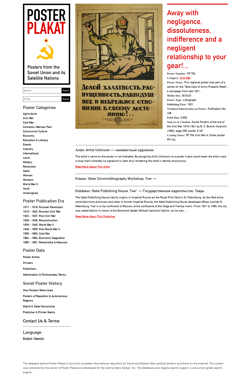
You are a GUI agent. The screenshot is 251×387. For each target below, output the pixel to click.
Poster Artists (31, 257)
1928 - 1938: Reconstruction (40, 220)
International (31, 153)
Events (27, 144)
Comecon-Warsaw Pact (37, 127)
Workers (28, 179)
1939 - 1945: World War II (38, 224)
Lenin (26, 157)
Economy (28, 135)
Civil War (28, 118)
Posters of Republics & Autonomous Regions (45, 298)
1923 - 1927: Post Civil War (39, 216)
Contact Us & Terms (41, 320)
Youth (26, 188)
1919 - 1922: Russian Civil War (42, 211)
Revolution (29, 166)
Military (27, 162)
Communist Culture (35, 131)
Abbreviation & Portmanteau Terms (44, 274)
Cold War (28, 122)
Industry (28, 149)
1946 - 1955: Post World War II (41, 229)
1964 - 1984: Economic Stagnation (44, 238)
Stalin (26, 171)
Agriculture (30, 113)
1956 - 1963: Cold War (36, 233)
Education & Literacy (35, 140)
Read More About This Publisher (95, 216)
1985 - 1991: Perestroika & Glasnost (45, 242)
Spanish (39, 338)
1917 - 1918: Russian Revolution (43, 207)
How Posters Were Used (38, 290)
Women (28, 175)
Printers (28, 263)
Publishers (29, 268)
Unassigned (30, 193)
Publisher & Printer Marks (39, 312)
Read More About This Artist (92, 166)
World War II (30, 184)
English (27, 338)
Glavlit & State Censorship (39, 306)
